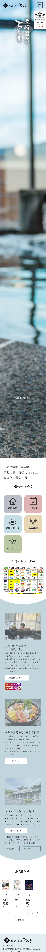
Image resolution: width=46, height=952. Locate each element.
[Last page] (35, 913)
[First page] (11, 913)
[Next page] (29, 913)
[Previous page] (17, 913)
